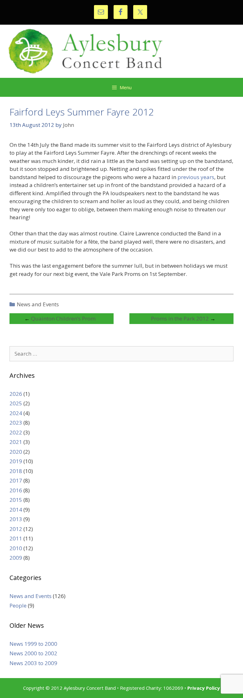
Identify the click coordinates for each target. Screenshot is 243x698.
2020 (15, 451)
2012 (15, 529)
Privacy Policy (203, 688)
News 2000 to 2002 (33, 653)
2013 (15, 519)
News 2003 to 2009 (33, 663)
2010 (15, 548)
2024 (15, 413)
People (18, 605)
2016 (15, 490)
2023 (15, 422)
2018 (15, 471)
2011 (15, 538)
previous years (196, 177)
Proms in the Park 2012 (180, 318)
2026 (15, 393)
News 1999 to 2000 (33, 643)
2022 (15, 432)
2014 (15, 509)
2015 (15, 499)
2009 (15, 557)
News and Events (38, 304)
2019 (15, 461)
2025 (15, 403)
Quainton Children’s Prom (63, 318)
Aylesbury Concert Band (121, 51)
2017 (15, 480)
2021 (15, 442)
